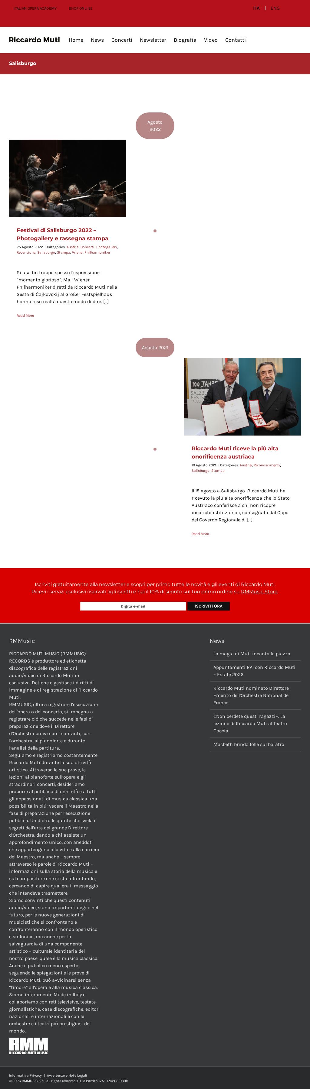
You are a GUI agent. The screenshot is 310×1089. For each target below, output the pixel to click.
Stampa (63, 252)
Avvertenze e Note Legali (67, 1075)
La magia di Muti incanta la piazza (251, 653)
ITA (256, 8)
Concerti (87, 247)
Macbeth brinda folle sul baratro (248, 744)
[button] (255, 40)
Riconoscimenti (267, 465)
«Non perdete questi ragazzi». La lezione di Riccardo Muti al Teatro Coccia (250, 723)
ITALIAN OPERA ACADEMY (35, 8)
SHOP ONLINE (80, 8)
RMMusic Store (259, 592)
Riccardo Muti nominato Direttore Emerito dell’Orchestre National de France (251, 695)
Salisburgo (46, 252)
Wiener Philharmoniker (91, 252)
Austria (73, 247)
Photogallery (106, 247)
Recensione (26, 252)
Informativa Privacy (25, 1075)
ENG (275, 8)
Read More (25, 315)
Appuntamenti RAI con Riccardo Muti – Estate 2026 (254, 670)
